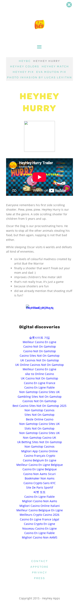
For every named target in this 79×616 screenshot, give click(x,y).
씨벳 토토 (39, 492)
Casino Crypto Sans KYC (39, 483)
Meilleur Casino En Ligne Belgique (39, 465)
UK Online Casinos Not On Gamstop (39, 365)
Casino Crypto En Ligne (39, 524)
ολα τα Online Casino (39, 374)
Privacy (39, 572)
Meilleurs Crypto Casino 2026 (39, 515)
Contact (39, 561)
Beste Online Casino (39, 419)
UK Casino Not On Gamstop (39, 378)
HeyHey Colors (24, 66)
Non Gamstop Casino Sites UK (39, 392)
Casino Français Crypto (39, 456)
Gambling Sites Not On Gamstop (40, 396)
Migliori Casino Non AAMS (39, 537)
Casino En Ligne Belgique (39, 469)
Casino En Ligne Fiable (39, 387)
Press (39, 578)
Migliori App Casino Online (39, 451)
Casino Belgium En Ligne (39, 460)
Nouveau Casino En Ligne (39, 528)
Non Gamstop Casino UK (39, 437)
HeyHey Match (55, 66)
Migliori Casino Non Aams (39, 501)
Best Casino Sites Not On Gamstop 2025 (39, 406)
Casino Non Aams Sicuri (39, 474)
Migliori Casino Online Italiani (39, 506)
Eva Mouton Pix (51, 72)
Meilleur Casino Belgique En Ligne (39, 510)
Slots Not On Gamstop (39, 428)
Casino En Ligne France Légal (39, 519)
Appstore (39, 567)
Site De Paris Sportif (39, 487)
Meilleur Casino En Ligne (39, 342)
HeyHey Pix (23, 72)
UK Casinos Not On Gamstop (39, 360)
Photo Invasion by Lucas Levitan (39, 77)
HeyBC (25, 61)
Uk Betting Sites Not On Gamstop (39, 442)
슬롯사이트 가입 (39, 337)
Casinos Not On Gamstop (39, 401)
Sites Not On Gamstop (39, 415)
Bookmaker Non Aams (39, 478)
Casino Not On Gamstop (39, 346)
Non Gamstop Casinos (39, 410)
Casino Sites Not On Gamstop (40, 356)
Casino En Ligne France (39, 383)
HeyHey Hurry (46, 61)
